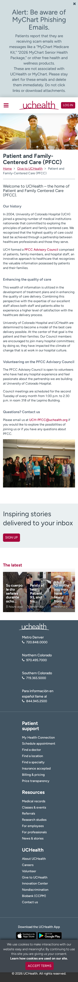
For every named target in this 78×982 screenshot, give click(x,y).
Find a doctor (31, 750)
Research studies (34, 820)
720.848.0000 (36, 642)
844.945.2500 (36, 701)
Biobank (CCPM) (34, 896)
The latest (12, 564)
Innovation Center (35, 883)
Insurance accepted (36, 768)
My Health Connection (38, 737)
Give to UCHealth (34, 877)
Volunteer (29, 871)
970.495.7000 (36, 660)
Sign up (11, 537)
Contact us (30, 902)
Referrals (28, 813)
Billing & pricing (33, 775)
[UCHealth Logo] (34, 626)
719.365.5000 (36, 678)
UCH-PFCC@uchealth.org (48, 420)
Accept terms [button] (39, 966)
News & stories (32, 838)
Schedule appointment (38, 743)
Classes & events (34, 807)
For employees (33, 826)
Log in (68, 105)
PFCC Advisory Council (41, 249)
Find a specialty (33, 762)
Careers (27, 865)
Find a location (32, 756)
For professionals (34, 832)
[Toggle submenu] (6, 105)
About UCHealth (34, 859)
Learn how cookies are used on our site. (39, 958)
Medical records (33, 801)
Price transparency (35, 781)
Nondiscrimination (35, 890)
